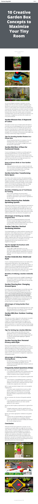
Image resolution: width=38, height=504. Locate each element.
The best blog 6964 (6, 1)
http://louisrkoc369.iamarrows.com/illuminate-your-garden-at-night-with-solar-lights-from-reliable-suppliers (18, 295)
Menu (35, 1)
